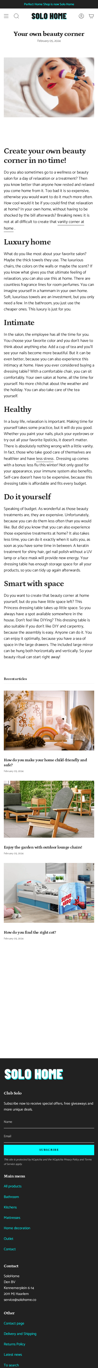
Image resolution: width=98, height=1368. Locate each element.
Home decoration (17, 1228)
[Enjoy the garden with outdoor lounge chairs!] (49, 809)
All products (12, 1186)
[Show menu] (6, 16)
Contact (10, 1249)
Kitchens (10, 1207)
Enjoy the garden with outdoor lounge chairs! (43, 847)
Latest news (13, 1355)
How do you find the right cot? (30, 932)
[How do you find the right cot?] (49, 893)
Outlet (8, 1239)
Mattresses (12, 1218)
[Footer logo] (33, 1074)
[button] (16, 16)
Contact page (14, 1323)
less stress (45, 458)
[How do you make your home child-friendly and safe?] (49, 720)
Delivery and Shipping (20, 1334)
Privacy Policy (71, 1159)
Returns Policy (14, 1344)
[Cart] (91, 16)
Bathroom (11, 1197)
